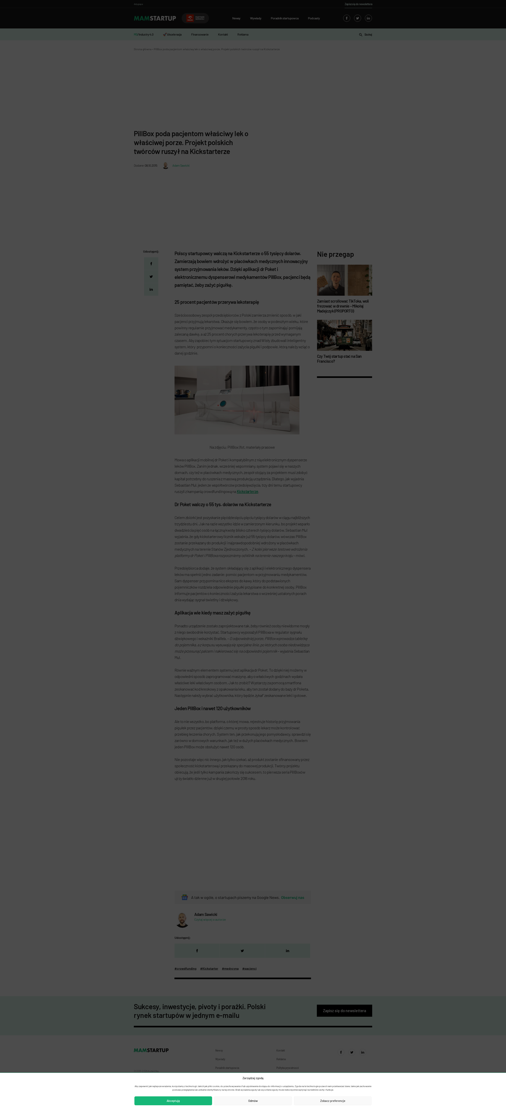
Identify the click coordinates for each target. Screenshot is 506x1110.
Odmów (253, 1100)
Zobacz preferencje (332, 1100)
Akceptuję (173, 1100)
